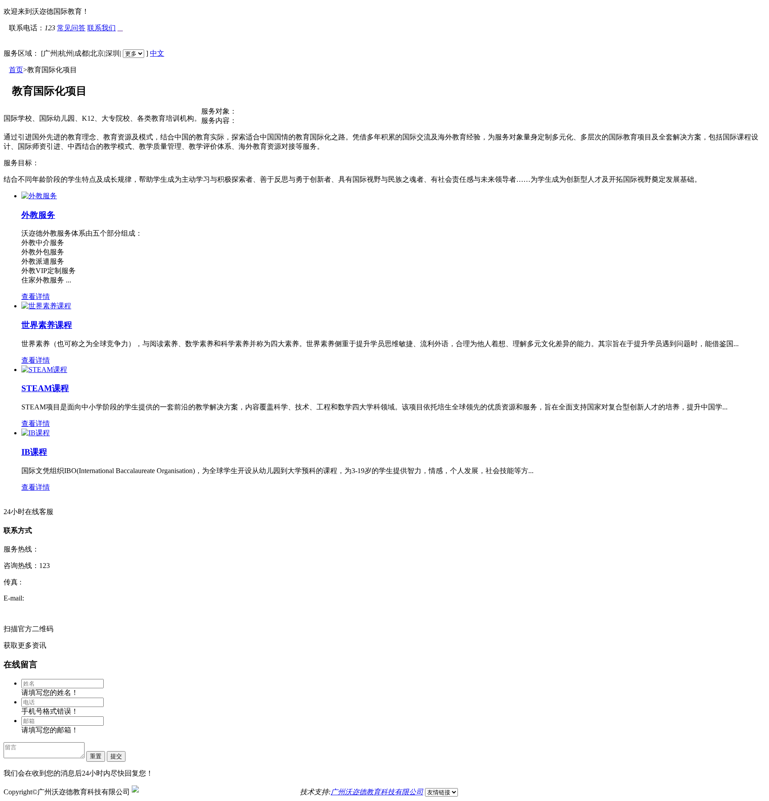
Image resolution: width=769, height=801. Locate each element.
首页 (16, 70)
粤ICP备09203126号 (267, 792)
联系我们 (101, 28)
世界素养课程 (46, 325)
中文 (157, 53)
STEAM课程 (45, 388)
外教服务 (38, 215)
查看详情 (35, 296)
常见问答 (71, 28)
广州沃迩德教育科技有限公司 (377, 792)
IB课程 (34, 452)
